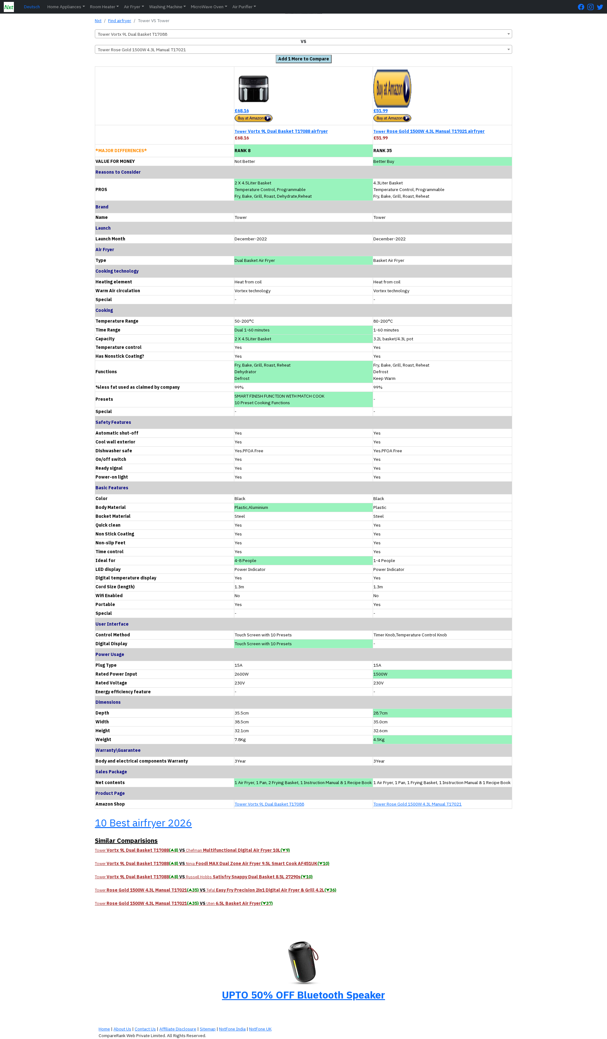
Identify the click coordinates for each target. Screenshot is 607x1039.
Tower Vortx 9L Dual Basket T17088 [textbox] (132, 34)
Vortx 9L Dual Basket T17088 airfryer (281, 131)
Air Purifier (242, 6)
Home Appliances (64, 6)
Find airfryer (119, 20)
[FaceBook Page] (582, 6)
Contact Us (145, 1029)
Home (104, 1029)
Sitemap (208, 1029)
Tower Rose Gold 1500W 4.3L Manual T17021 (417, 804)
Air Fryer (132, 6)
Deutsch (32, 6)
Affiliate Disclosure (177, 1029)
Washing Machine (165, 6)
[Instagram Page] (592, 6)
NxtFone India (232, 1029)
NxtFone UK (260, 1029)
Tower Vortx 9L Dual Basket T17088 (269, 804)
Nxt (98, 20)
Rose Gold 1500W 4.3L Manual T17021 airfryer (429, 131)
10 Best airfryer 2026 (143, 822)
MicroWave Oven (207, 6)
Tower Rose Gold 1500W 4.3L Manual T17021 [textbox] (142, 50)
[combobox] (303, 33)
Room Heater (102, 6)
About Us (122, 1029)
